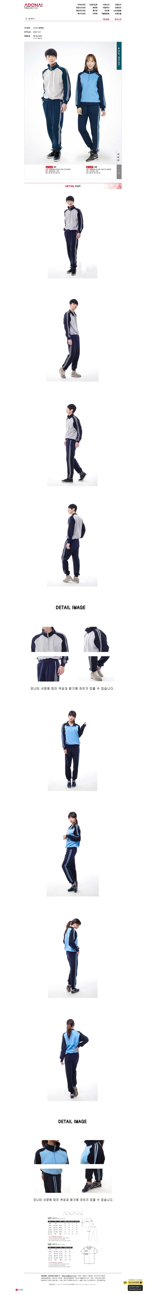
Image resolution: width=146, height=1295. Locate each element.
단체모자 (68, 1288)
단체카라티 (64, 1290)
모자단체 (54, 1290)
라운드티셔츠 (83, 1290)
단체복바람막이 (85, 1288)
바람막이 (72, 1288)
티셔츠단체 (44, 1290)
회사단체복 (39, 1290)
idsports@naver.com (69, 1276)
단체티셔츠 (37, 1288)
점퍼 (89, 1288)
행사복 (93, 1290)
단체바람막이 (78, 1288)
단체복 (29, 1288)
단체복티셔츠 (43, 1288)
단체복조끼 (60, 1288)
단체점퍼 (93, 1288)
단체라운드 (89, 1290)
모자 (64, 1288)
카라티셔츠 (59, 1290)
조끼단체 (49, 1290)
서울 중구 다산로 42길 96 (49, 1280)
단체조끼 (55, 1288)
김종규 (84, 1276)
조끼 (52, 1288)
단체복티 (48, 1288)
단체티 (32, 1288)
